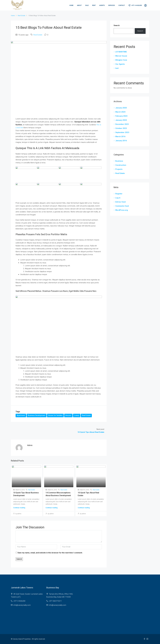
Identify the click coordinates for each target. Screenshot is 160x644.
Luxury (76, 415)
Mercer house (121, 56)
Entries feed (120, 202)
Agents (102, 5)
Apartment (21, 415)
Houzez (68, 415)
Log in (117, 198)
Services (111, 5)
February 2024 (121, 116)
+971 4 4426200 (136, 5)
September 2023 (122, 132)
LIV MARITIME (121, 52)
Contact (121, 5)
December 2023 (122, 124)
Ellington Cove (121, 60)
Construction (120, 165)
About (79, 5)
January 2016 (121, 141)
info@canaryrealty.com (22, 605)
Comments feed (122, 206)
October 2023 (121, 128)
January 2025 (121, 108)
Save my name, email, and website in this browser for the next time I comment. (50, 553)
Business (119, 161)
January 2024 (121, 120)
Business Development (36, 415)
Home (71, 5)
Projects (118, 169)
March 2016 (120, 136)
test (117, 68)
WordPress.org (121, 210)
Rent (94, 5)
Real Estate (21, 15)
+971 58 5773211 (55, 601)
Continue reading (19, 508)
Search (117, 25)
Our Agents (120, 64)
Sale (87, 5)
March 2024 (120, 112)
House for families (55, 415)
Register (118, 194)
